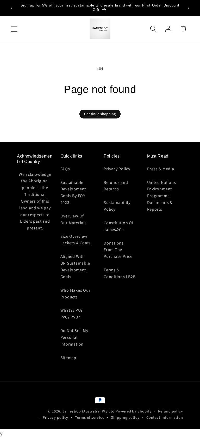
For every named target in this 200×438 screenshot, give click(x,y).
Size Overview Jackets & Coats (75, 240)
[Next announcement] (188, 8)
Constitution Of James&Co (119, 226)
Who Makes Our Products (75, 293)
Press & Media (160, 169)
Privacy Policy (117, 169)
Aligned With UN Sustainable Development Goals (75, 267)
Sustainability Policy (117, 206)
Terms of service (89, 417)
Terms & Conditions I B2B (119, 273)
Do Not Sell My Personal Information (74, 337)
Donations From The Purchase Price (118, 250)
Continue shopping (100, 114)
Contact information (164, 417)
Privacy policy (55, 417)
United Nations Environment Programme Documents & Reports (161, 196)
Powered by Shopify (133, 411)
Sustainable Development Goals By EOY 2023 (73, 193)
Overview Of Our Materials (73, 219)
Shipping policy (125, 417)
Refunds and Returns (116, 186)
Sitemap (68, 358)
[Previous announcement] (11, 8)
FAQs (65, 169)
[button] (14, 28)
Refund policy (170, 411)
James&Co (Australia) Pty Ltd (89, 411)
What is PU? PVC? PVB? (71, 314)
